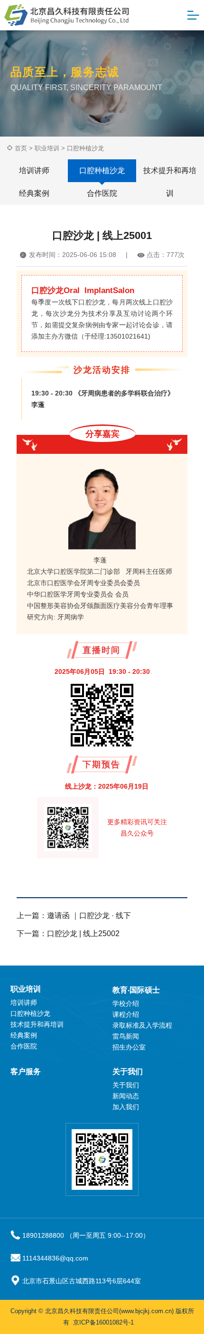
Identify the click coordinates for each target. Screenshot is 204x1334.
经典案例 (34, 193)
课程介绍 (125, 1014)
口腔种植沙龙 (85, 148)
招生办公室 (129, 1047)
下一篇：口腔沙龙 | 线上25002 (68, 933)
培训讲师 (34, 170)
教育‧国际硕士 (136, 990)
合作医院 (102, 193)
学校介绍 (125, 1003)
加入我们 (125, 1107)
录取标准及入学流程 (142, 1025)
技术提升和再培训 (169, 174)
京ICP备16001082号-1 (103, 1322)
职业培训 (47, 148)
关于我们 (127, 1071)
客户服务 (25, 1071)
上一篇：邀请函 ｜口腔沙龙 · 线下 (74, 915)
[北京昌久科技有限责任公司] (65, 15)
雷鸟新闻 (125, 1036)
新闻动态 (125, 1096)
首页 (21, 148)
